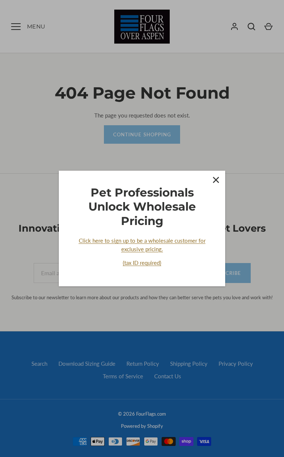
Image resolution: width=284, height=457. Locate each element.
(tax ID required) (142, 262)
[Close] (216, 180)
